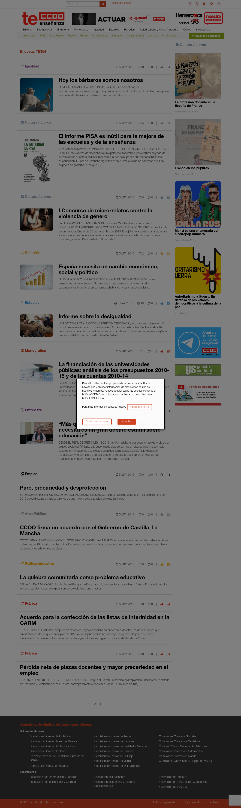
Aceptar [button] (126, 421)
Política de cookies (139, 407)
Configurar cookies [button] (97, 421)
